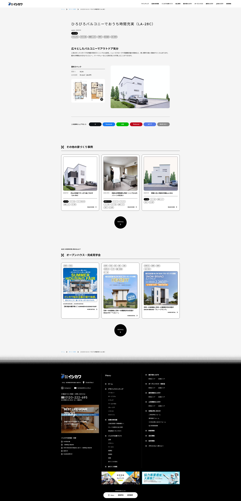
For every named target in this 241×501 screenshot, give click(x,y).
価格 (109, 458)
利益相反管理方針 (67, 454)
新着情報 (228, 3)
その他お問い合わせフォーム (157, 422)
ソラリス (111, 411)
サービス (111, 447)
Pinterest (136, 124)
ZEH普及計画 (66, 441)
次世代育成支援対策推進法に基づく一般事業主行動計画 (77, 447)
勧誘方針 (65, 451)
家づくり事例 (72, 9)
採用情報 (152, 441)
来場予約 (121, 495)
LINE (122, 124)
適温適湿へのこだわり (114, 431)
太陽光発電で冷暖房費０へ (116, 423)
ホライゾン (111, 415)
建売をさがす (209, 3)
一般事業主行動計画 (68, 444)
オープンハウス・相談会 (157, 384)
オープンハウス (199, 3)
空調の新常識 (155, 3)
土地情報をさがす (155, 402)
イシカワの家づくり (167, 3)
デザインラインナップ (115, 389)
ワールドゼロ (112, 404)
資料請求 (130, 495)
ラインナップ (145, 3)
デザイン (111, 443)
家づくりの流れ (112, 462)
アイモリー (111, 393)
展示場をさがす (187, 3)
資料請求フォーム (154, 418)
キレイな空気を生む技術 (115, 427)
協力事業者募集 (153, 426)
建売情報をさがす (155, 393)
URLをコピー (163, 124)
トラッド (111, 400)
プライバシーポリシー (156, 446)
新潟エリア (152, 379)
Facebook (109, 124)
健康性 (110, 451)
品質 (109, 439)
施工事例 (177, 3)
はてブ (150, 124)
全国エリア (161, 379)
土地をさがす (219, 3)
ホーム (63, 9)
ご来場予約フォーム (155, 415)
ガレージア (111, 407)
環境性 (110, 454)
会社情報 (152, 436)
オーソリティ (112, 396)
